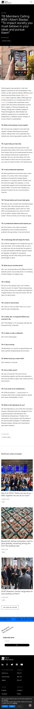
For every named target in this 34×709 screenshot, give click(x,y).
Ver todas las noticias (10, 607)
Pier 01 (19, 673)
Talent (4, 680)
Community (5, 677)
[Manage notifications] (30, 705)
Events (4, 690)
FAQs (19, 694)
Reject (11, 706)
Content (4, 694)
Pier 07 (19, 680)
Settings (19, 706)
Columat (4, 102)
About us (5, 673)
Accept (5, 706)
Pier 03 (19, 677)
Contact (19, 690)
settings (15, 703)
